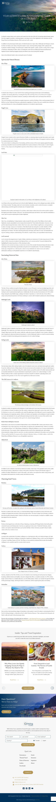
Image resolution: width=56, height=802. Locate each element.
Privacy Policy (45, 796)
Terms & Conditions (35, 796)
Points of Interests (24, 760)
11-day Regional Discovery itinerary (37, 618)
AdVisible (37, 799)
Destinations (23, 755)
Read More (13, 679)
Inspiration (33, 760)
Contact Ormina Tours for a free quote (30, 620)
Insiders (21, 763)
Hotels (32, 755)
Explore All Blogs (28, 688)
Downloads (22, 766)
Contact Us (6, 711)
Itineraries (33, 758)
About (32, 763)
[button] (52, 688)
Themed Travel (23, 758)
